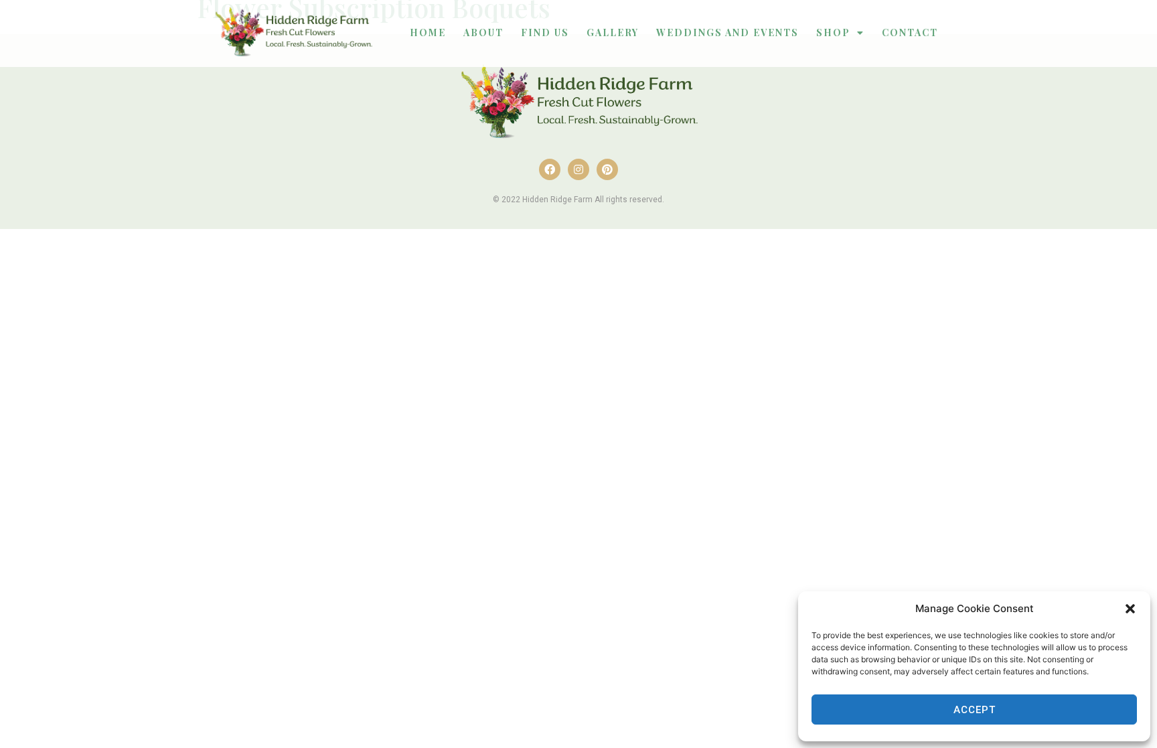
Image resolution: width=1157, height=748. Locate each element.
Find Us (545, 32)
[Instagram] (578, 169)
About (483, 32)
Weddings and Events (727, 32)
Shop (833, 32)
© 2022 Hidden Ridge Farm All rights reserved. (578, 199)
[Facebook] (549, 169)
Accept (974, 710)
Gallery (613, 32)
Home (428, 32)
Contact (910, 32)
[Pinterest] (607, 169)
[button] (1130, 608)
